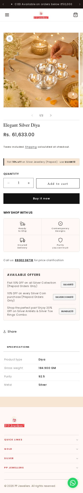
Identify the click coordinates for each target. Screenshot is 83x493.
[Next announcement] (80, 4)
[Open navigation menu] (7, 14)
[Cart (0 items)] (76, 15)
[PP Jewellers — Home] (41, 15)
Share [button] (12, 331)
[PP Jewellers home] (14, 421)
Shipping (31, 146)
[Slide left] (32, 115)
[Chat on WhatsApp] (73, 483)
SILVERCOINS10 (64, 297)
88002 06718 (24, 260)
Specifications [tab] (18, 347)
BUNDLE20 (67, 311)
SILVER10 (68, 284)
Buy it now (41, 198)
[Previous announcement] (3, 4)
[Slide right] (51, 115)
